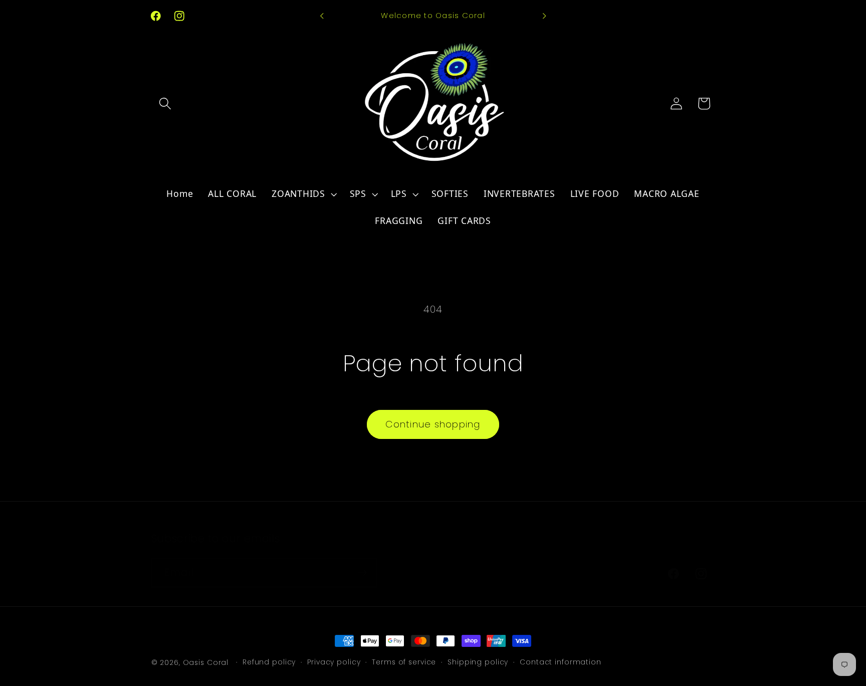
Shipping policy (478, 662)
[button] (165, 103)
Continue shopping (432, 424)
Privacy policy (333, 662)
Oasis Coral (206, 662)
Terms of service (404, 662)
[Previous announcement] (322, 16)
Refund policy (269, 662)
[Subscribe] (362, 572)
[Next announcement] (544, 16)
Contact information (560, 662)
